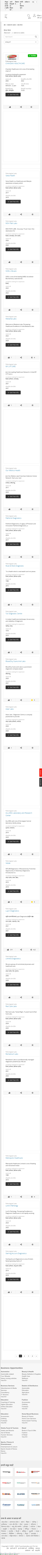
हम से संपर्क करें (22, 1548)
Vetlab (8, 863)
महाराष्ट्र (20, 1529)
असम (22, 1522)
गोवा (20, 1524)
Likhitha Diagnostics (13, 958)
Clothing (24, 1404)
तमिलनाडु (19, 1533)
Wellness (25, 1378)
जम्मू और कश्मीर (16, 1526)
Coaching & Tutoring (8, 1402)
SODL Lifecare (11, 271)
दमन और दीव (13, 1524)
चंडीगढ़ (34, 1522)
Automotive (5, 1371)
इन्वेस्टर (26, 2)
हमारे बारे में (13, 1548)
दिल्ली (17, 1531)
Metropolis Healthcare (14, 1158)
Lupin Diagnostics (12, 911)
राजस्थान (3, 1533)
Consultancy (5, 1392)
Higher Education (7, 1404)
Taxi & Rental (5, 1433)
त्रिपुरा (26, 1533)
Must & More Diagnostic (15, 566)
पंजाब (37, 1531)
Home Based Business (30, 1414)
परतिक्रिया (31, 1548)
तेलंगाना (21, 1536)
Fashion (25, 1400)
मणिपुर (27, 1529)
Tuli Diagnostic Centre (14, 613)
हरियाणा (33, 1524)
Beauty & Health (28, 1371)
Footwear (25, 1406)
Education (25, 1390)
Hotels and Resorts (7, 1430)
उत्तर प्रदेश (4, 1536)
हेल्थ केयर (20, 25)
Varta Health (10, 175)
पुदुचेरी (31, 1531)
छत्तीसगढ (4, 1524)
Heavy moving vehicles (8, 1378)
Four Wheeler (5, 1376)
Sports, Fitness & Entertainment (7, 1443)
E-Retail (24, 1435)
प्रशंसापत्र (27, 1550)
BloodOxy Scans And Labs (15, 661)
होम (5, 25)
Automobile (26, 1388)
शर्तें (33, 1550)
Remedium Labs (12, 1054)
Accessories (26, 1402)
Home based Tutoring (29, 1421)
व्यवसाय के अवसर (11, 25)
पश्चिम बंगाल (13, 1536)
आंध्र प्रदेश (4, 1522)
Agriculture (25, 1392)
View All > (4, 1380)
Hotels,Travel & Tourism (9, 1428)
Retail (24, 1428)
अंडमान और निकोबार (32, 1536)
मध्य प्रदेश (13, 1529)
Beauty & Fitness (27, 1416)
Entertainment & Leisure (9, 1447)
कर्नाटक (32, 1526)
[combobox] (21, 37)
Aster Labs (10, 709)
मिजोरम (3, 1531)
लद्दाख (3, 1538)
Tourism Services (6, 1435)
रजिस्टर (39, 13)
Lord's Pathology (12, 1205)
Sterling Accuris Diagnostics (16, 1253)
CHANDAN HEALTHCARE (15, 63)
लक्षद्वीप (5, 1529)
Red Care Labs (11, 1006)
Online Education (6, 1406)
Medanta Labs (11, 319)
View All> (25, 1409)
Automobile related (7, 1374)
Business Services (7, 1386)
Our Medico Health (13, 470)
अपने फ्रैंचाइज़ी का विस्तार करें (12, 4)
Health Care (26, 1376)
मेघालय (33, 1529)
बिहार (27, 1522)
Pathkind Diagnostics (13, 518)
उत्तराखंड (33, 1533)
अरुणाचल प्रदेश (14, 1522)
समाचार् (38, 1548)
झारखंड (25, 1526)
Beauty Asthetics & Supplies (31, 1374)
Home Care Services (29, 1418)
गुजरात (26, 1524)
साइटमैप (37, 1550)
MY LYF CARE (11, 366)
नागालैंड (11, 1531)
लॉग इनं (39, 15)
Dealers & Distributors (30, 1386)
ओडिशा (24, 1531)
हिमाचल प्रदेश (5, 1526)
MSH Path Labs (11, 223)
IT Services (5, 1395)
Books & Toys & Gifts (29, 1430)
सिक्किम (11, 1533)
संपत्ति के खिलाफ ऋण (21, 4)
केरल (39, 1526)
